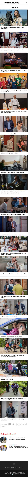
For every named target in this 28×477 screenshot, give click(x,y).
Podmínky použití (14, 467)
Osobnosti (7, 467)
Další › (24, 424)
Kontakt (21, 467)
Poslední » (3, 426)
